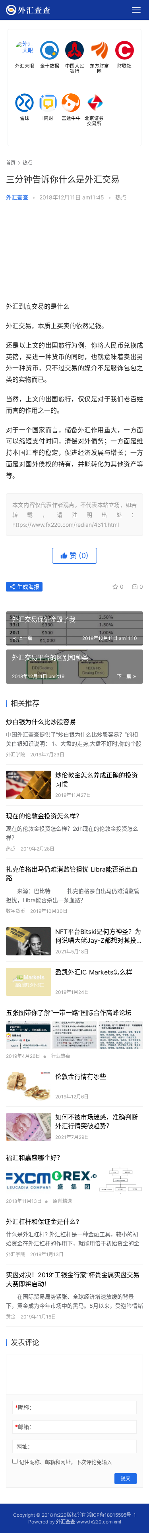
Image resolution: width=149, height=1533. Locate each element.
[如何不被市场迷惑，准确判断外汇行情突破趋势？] (28, 1127)
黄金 (10, 1317)
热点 (120, 197)
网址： (24, 1446)
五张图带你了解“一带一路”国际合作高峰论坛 (69, 1013)
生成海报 (27, 586)
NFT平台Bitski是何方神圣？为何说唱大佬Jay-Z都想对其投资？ (98, 936)
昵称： (25, 1407)
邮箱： (25, 1426)
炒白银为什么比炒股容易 (41, 722)
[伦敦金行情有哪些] (28, 1086)
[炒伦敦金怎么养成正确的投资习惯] (28, 785)
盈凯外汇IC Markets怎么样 (93, 972)
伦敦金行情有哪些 (80, 1077)
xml (117, 1522)
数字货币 (15, 911)
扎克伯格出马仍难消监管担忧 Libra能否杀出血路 (71, 873)
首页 (10, 163)
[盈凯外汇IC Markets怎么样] (28, 982)
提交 (125, 1478)
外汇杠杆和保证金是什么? (42, 1222)
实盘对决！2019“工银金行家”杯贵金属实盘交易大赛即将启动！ (72, 1279)
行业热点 (60, 1056)
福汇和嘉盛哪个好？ (34, 1158)
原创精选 (62, 1201)
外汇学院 (15, 755)
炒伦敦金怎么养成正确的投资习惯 (96, 779)
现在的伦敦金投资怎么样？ (44, 816)
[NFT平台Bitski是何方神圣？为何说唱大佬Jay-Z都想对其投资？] (28, 941)
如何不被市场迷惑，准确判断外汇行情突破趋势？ (96, 1121)
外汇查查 (17, 197)
